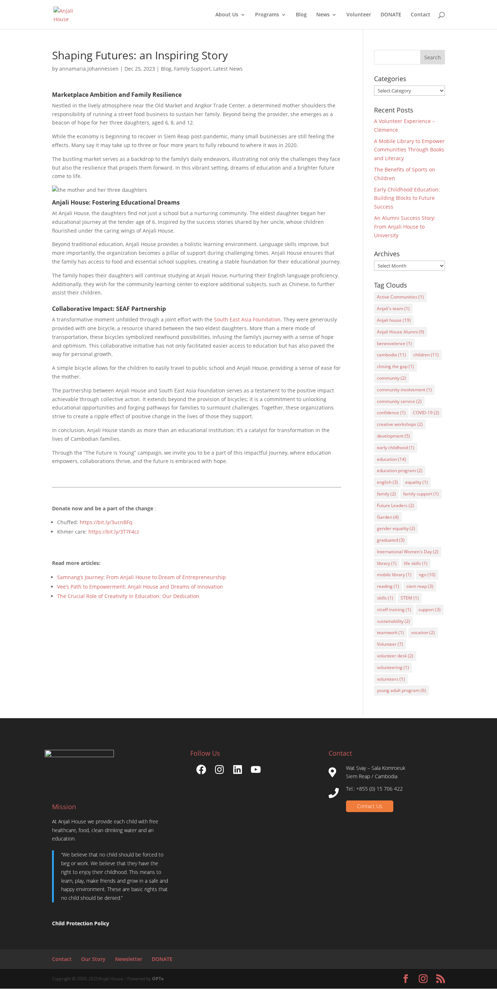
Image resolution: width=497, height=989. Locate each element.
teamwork (390, 632)
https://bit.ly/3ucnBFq (106, 522)
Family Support (192, 68)
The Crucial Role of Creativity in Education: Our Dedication (128, 596)
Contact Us (369, 806)
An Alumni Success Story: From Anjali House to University (405, 226)
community (391, 378)
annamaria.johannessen (89, 68)
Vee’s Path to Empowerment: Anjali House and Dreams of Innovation (140, 586)
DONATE (391, 15)
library (387, 563)
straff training (394, 609)
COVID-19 (426, 413)
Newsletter (128, 959)
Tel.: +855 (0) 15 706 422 (374, 788)
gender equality (396, 528)
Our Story (93, 959)
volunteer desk (395, 656)
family (386, 494)
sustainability (393, 621)
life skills (416, 563)
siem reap (419, 586)
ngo (427, 574)
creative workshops (400, 424)
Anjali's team (393, 308)
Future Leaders (395, 505)
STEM (410, 598)
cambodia (391, 355)
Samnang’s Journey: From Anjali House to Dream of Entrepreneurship (141, 577)
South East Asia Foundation (247, 319)
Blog (301, 15)
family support (421, 494)
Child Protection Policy (80, 923)
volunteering (393, 667)
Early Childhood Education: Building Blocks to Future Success (407, 198)
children (426, 355)
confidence (391, 413)
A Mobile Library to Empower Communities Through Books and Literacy (409, 150)
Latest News (228, 68)
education (391, 459)
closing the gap (395, 366)
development (393, 436)
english (387, 482)
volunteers (391, 679)
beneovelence (394, 343)
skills (385, 598)
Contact (420, 15)
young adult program (401, 690)
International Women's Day (407, 552)
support (429, 609)
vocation (423, 632)
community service (399, 401)
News (323, 15)
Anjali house (394, 320)
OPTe (158, 979)
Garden (388, 517)
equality (416, 482)
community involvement (404, 390)
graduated (391, 540)
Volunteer (358, 15)
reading (388, 586)
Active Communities (400, 297)
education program (399, 470)
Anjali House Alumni (400, 332)
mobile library (394, 574)
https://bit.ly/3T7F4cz (113, 531)
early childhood (395, 447)
